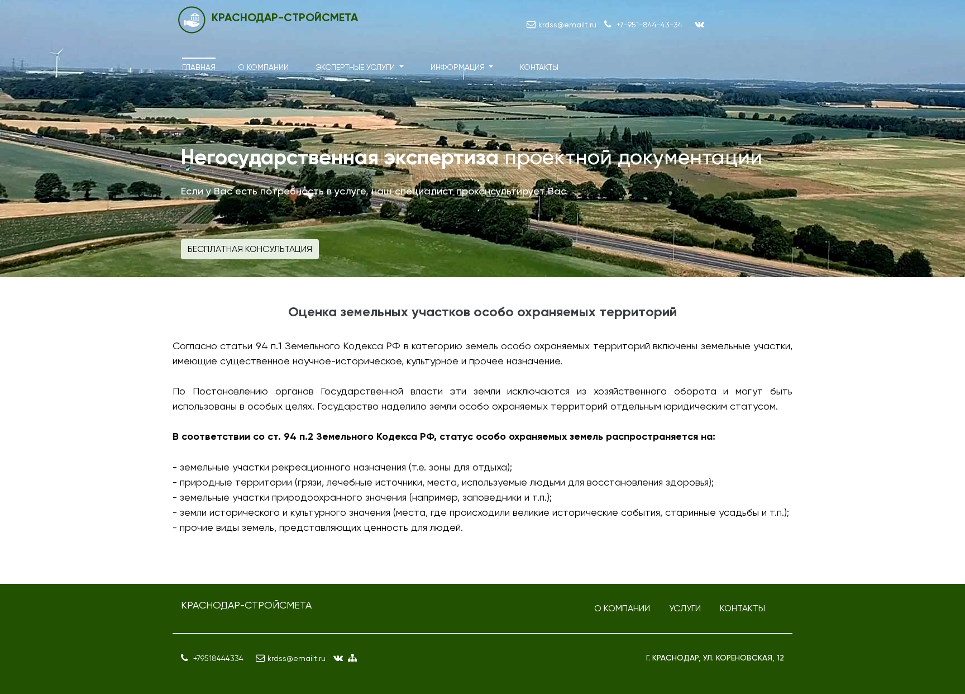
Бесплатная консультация (250, 249)
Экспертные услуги (356, 67)
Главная (199, 67)
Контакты (539, 67)
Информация (459, 67)
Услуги (685, 608)
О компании (263, 67)
